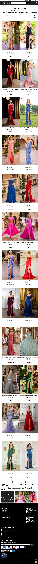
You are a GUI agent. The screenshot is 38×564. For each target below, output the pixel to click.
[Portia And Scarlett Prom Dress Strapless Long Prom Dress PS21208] (29, 73)
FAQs (27, 511)
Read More (3, 489)
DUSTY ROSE (7, 206)
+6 (31, 129)
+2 (13, 320)
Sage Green (29, 167)
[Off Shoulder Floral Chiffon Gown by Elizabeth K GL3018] (11, 188)
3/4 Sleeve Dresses (4, 12)
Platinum (11, 53)
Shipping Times (29, 509)
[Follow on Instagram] (5, 537)
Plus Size (3, 512)
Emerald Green (26, 397)
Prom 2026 (4, 509)
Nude (7, 53)
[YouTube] (10, 499)
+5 (13, 91)
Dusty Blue (7, 359)
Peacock (9, 53)
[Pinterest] (7, 3)
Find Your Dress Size (30, 517)
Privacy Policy (29, 522)
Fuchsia (26, 473)
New (3, 516)
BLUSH (9, 206)
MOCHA (10, 473)
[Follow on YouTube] (8, 537)
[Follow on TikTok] (10, 537)
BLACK (26, 206)
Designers (4, 513)
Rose (11, 359)
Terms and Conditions (31, 523)
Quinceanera (4, 518)
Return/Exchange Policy (31, 510)
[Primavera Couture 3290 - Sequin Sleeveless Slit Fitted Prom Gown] (29, 112)
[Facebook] (3, 499)
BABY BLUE (26, 359)
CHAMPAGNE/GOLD (26, 435)
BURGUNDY (7, 91)
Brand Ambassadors (30, 521)
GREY (12, 473)
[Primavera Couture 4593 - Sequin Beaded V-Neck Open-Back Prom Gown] (29, 150)
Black (26, 53)
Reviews (28, 519)
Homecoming (4, 508)
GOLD (29, 320)
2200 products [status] (4, 17)
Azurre (7, 282)
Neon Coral (26, 129)
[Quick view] (18, 22)
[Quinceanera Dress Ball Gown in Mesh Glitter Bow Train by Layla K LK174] (29, 341)
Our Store (28, 515)
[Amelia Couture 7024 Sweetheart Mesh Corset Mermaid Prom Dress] (11, 418)
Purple (11, 167)
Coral (7, 167)
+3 (13, 435)
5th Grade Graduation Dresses (12, 12)
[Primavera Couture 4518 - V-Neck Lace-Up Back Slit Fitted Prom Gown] (29, 35)
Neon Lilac (27, 129)
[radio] (34, 17)
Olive (9, 359)
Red (27, 53)
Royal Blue (29, 53)
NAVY (27, 435)
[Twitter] (4, 499)
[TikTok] (9, 2)
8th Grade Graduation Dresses (23, 12)
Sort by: (5, 15)
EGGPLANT (11, 320)
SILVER (9, 397)
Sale (3, 515)
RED (7, 129)
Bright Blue (29, 129)
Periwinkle (27, 282)
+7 (31, 91)
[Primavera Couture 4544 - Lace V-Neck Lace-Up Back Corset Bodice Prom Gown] (11, 35)
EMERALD (9, 473)
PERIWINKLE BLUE (11, 435)
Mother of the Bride (6, 517)
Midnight (27, 167)
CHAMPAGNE (9, 91)
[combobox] (18, 3)
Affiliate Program (29, 520)
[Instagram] (7, 2)
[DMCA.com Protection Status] (5, 551)
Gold (29, 397)
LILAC (9, 435)
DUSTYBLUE (11, 91)
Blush (26, 91)
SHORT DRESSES (5, 510)
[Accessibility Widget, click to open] (36, 560)
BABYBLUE (11, 129)
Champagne (11, 244)
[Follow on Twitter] (3, 537)
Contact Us (28, 508)
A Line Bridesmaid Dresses (33, 12)
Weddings (4, 511)
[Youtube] (9, 3)
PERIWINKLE (29, 206)
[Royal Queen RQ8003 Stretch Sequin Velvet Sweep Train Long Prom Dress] (29, 456)
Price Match (28, 518)
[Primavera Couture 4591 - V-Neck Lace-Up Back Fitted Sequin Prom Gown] (11, 150)
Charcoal (27, 244)
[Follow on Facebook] (1, 537)
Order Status (29, 516)
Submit (32, 544)
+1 (31, 52)
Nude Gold (9, 167)
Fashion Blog (29, 512)
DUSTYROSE (9, 320)
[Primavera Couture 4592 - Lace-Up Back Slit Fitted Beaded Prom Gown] (11, 265)
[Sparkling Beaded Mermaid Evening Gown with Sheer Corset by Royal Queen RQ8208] (11, 379)
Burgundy (9, 244)
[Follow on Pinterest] (6, 537)
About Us (28, 513)
